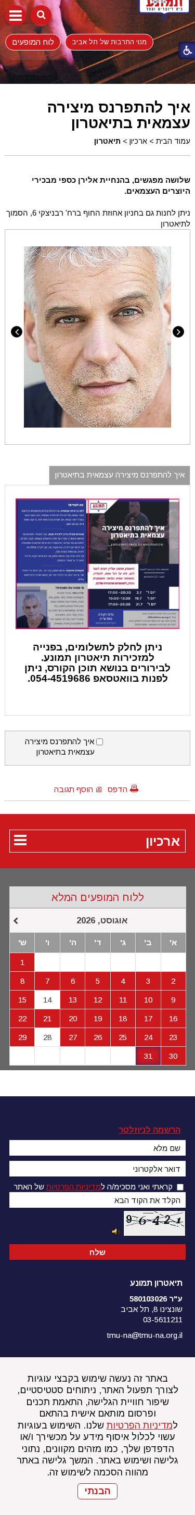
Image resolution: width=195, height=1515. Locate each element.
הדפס (117, 789)
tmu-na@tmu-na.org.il (145, 1335)
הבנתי (97, 1491)
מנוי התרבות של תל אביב (109, 42)
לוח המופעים (33, 41)
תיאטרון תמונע (156, 1283)
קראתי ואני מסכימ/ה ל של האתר (93, 1186)
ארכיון (138, 141)
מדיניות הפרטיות (140, 1425)
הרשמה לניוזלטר (149, 1129)
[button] (15, 15)
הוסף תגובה (73, 789)
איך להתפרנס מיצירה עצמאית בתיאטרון (118, 115)
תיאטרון (107, 141)
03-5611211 (163, 1319)
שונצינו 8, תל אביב (152, 1309)
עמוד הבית (173, 141)
